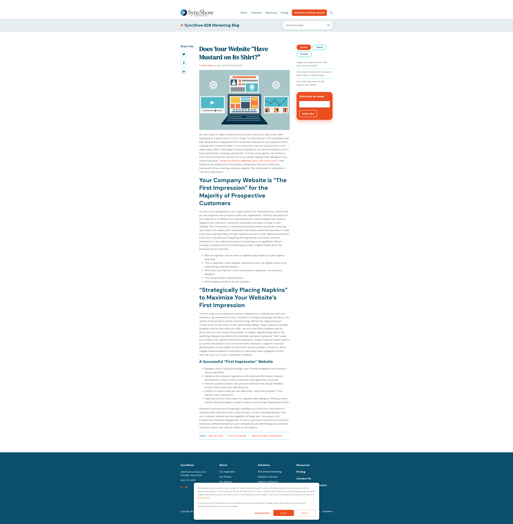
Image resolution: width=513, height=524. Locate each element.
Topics (319, 47)
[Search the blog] (328, 25)
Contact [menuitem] (328, 3)
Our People (225, 476)
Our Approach (227, 471)
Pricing (284, 12)
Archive (304, 54)
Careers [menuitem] (315, 3)
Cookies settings (262, 513)
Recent (304, 47)
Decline (305, 513)
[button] (331, 12)
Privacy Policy (203, 498)
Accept (283, 513)
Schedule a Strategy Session (309, 12)
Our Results (225, 481)
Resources (271, 12)
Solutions (256, 12)
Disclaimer (328, 511)
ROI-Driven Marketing (270, 471)
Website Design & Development (267, 435)
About (243, 12)
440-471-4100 (300, 3)
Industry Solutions (268, 481)
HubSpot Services (268, 476)
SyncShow (187, 465)
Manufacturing (216, 435)
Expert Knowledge (237, 435)
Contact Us (303, 478)
